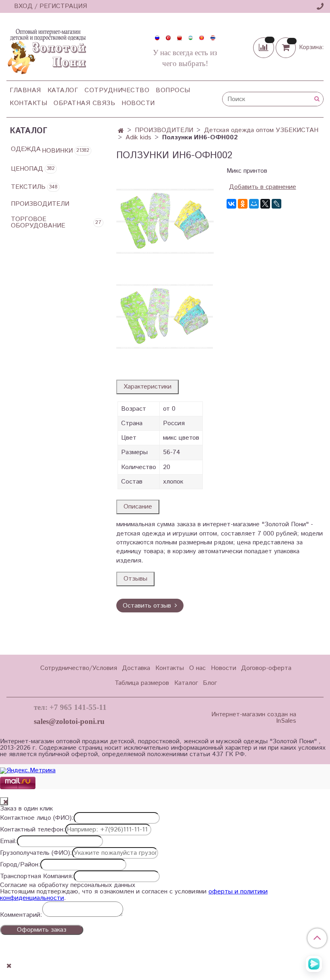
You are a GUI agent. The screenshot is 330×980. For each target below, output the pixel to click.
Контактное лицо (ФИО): (37, 818)
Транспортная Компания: (37, 876)
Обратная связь (84, 103)
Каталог (62, 90)
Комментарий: (21, 915)
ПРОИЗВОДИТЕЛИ (164, 130)
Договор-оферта (266, 668)
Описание (138, 506)
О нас (197, 668)
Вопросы (173, 90)
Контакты (28, 103)
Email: (8, 841)
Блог (210, 683)
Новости (138, 103)
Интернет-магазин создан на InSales (253, 717)
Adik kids (138, 137)
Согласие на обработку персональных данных (67, 885)
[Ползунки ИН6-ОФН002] (164, 218)
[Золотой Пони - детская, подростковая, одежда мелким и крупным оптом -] (46, 49)
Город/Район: (20, 865)
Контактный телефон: (32, 830)
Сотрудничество (117, 90)
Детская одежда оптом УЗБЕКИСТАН (261, 130)
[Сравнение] (264, 47)
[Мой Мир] (254, 204)
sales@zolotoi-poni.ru (69, 721)
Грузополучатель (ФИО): (36, 853)
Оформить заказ (41, 930)
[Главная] (121, 131)
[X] (265, 204)
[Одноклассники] (243, 204)
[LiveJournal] (276, 204)
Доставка (136, 668)
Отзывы (135, 578)
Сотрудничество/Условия (78, 668)
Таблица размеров (142, 683)
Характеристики (147, 386)
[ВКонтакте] (231, 204)
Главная (25, 90)
